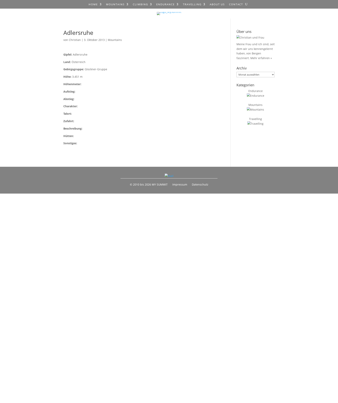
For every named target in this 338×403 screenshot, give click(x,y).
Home (93, 4)
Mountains (115, 4)
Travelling (192, 4)
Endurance (165, 4)
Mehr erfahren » (261, 58)
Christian (75, 40)
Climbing (140, 4)
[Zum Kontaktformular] (169, 176)
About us (217, 4)
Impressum (179, 184)
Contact (236, 4)
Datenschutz (200, 184)
